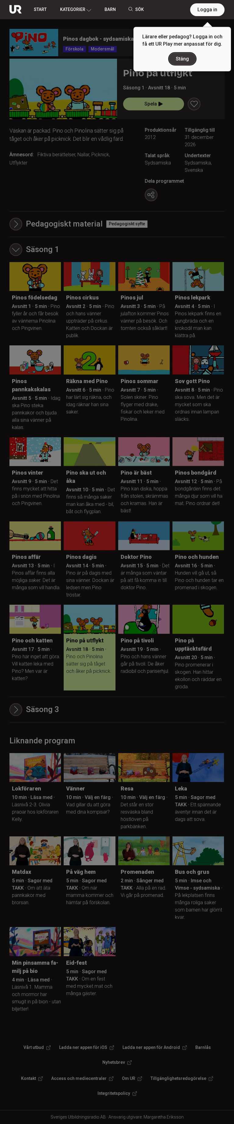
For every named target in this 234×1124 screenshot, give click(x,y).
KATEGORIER (72, 9)
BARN (110, 9)
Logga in (207, 9)
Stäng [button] (182, 59)
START (40, 9)
